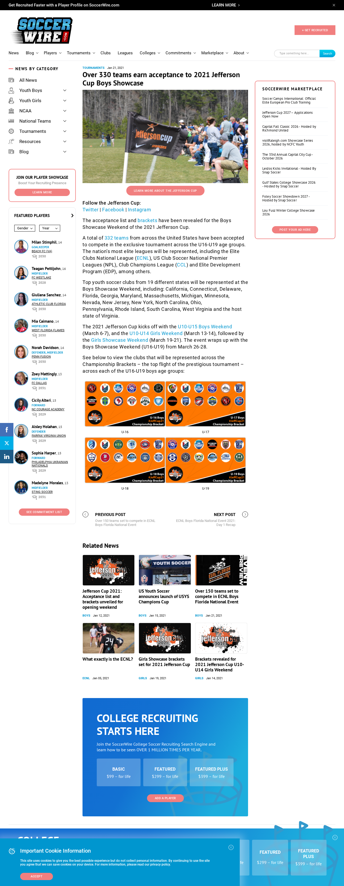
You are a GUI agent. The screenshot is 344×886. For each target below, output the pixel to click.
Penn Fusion (41, 356)
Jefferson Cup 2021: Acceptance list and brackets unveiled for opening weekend (103, 599)
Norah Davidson (46, 347)
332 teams (117, 238)
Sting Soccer (42, 492)
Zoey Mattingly (45, 373)
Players (50, 53)
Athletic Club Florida (49, 304)
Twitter (91, 209)
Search (327, 53)
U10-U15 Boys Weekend (205, 326)
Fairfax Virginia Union (49, 435)
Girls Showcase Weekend (119, 340)
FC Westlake (41, 277)
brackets (147, 220)
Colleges (148, 53)
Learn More (42, 192)
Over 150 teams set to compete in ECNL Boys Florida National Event (216, 596)
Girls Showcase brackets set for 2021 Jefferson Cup (164, 661)
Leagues (125, 53)
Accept (36, 876)
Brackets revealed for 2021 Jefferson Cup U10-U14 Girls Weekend (219, 664)
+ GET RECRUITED (315, 30)
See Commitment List (44, 512)
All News (28, 80)
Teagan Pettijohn (47, 268)
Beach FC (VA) (42, 251)
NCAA (25, 110)
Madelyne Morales (48, 482)
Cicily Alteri (42, 400)
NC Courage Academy (48, 409)
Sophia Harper (44, 453)
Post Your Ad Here (295, 230)
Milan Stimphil (45, 242)
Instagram (139, 209)
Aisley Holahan (45, 426)
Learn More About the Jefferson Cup (165, 191)
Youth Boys (30, 90)
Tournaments (79, 53)
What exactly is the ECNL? (108, 659)
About (239, 53)
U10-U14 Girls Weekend (156, 333)
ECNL (143, 258)
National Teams (35, 121)
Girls (143, 678)
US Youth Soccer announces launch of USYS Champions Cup (164, 596)
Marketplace (212, 53)
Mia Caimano (43, 321)
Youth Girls (30, 100)
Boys (86, 615)
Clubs (106, 53)
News (14, 53)
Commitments (178, 53)
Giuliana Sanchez (47, 294)
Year (45, 228)
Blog (30, 53)
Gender (22, 228)
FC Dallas (39, 383)
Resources (30, 141)
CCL (182, 265)
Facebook (113, 209)
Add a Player (165, 798)
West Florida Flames (48, 330)
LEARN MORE (224, 5)
